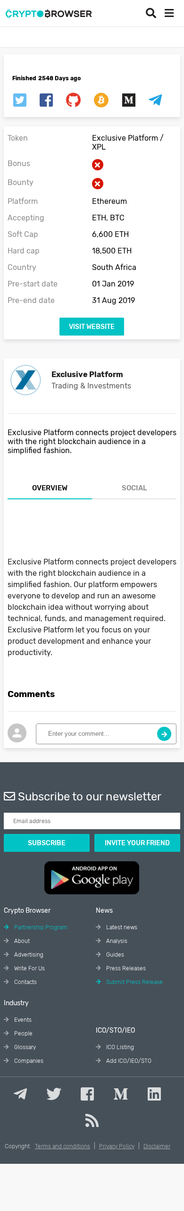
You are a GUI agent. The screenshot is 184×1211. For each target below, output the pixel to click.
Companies (28, 1061)
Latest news (121, 927)
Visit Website (92, 327)
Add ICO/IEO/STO (128, 1061)
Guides (114, 954)
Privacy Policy (116, 1146)
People (23, 1033)
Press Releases (125, 968)
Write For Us (29, 968)
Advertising (28, 954)
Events (22, 1020)
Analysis (116, 941)
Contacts (25, 982)
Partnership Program (40, 927)
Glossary (24, 1047)
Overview (49, 488)
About (21, 941)
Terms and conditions (62, 1146)
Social (134, 488)
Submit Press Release (134, 982)
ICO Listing (119, 1047)
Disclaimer (156, 1146)
